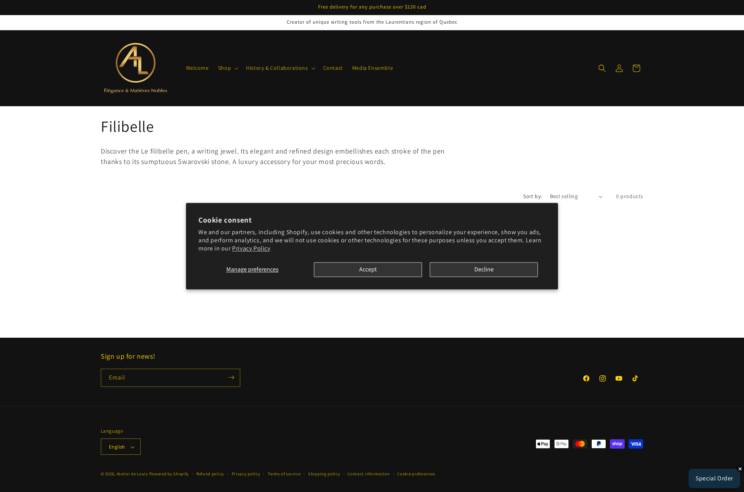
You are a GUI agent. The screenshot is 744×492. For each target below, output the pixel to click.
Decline (484, 270)
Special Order (714, 478)
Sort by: (532, 196)
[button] (227, 68)
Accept (368, 270)
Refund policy (210, 473)
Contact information (368, 473)
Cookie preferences (416, 473)
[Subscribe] (231, 377)
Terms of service (284, 473)
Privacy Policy (251, 248)
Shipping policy (324, 473)
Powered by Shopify (169, 474)
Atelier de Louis (132, 474)
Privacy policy (246, 473)
